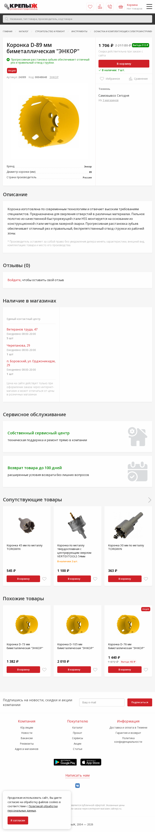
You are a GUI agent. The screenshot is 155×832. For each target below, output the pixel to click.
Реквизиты (27, 743)
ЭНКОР (54, 77)
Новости (26, 733)
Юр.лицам (26, 727)
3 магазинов (111, 100)
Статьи (77, 749)
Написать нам (77, 775)
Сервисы (77, 738)
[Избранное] (90, 6)
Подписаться (139, 702)
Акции (77, 743)
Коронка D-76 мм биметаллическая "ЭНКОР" (126, 646)
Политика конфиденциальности (128, 739)
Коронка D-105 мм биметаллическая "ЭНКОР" (75, 646)
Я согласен (18, 820)
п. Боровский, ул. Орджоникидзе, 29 (31, 363)
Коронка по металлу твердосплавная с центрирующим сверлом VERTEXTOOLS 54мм (74, 550)
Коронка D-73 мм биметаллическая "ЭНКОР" (25, 646)
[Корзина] (121, 6)
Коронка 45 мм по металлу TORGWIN (25, 547)
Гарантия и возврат (128, 733)
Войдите (14, 280)
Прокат (77, 733)
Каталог (77, 727)
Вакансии (27, 738)
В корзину (124, 63)
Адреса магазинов (26, 749)
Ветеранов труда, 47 (22, 329)
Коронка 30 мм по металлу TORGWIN (126, 547)
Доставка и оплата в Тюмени (128, 727)
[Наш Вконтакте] (77, 786)
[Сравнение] (100, 6)
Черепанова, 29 (18, 346)
